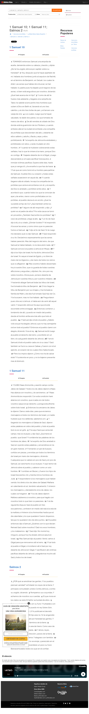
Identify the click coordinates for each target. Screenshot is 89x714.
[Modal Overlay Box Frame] (16, 625)
